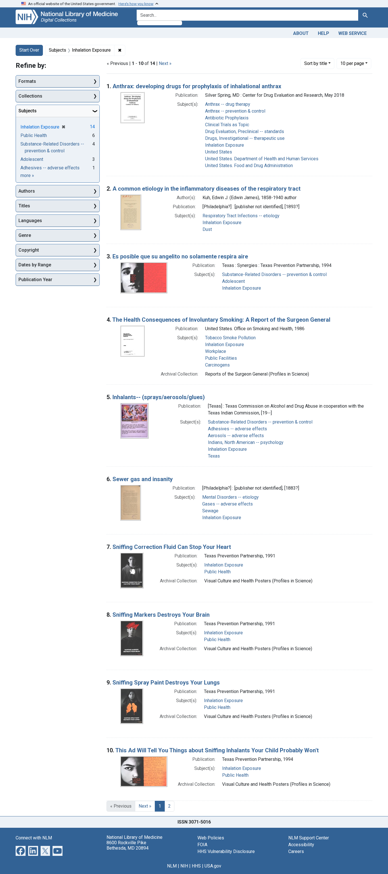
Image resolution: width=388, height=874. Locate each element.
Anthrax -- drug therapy (227, 104)
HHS (196, 866)
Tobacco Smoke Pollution (230, 337)
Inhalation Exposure (224, 145)
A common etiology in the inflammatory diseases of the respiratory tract (206, 188)
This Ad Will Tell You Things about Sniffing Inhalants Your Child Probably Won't (217, 750)
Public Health (217, 571)
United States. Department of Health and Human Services (261, 158)
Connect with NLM (34, 838)
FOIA (202, 844)
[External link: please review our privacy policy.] (21, 850)
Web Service (352, 33)
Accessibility (301, 844)
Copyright (28, 250)
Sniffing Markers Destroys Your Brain (161, 614)
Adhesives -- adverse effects (237, 428)
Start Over (29, 50)
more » (27, 175)
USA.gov (213, 866)
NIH (184, 866)
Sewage (210, 510)
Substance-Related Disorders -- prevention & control (274, 274)
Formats (27, 81)
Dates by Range (34, 265)
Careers (296, 851)
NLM (172, 866)
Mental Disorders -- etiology (230, 497)
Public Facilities (221, 358)
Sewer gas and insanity (142, 479)
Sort (315, 63)
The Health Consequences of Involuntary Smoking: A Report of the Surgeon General (221, 319)
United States (218, 152)
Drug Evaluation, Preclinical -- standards (244, 131)
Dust (207, 229)
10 (352, 63)
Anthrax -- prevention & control (235, 111)
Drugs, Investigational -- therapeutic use (245, 138)
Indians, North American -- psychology (245, 442)
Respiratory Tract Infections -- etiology (241, 215)
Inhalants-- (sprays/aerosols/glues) (158, 397)
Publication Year (35, 279)
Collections (30, 96)
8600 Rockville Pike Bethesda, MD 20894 (128, 845)
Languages (30, 220)
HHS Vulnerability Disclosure (226, 851)
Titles (24, 206)
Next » (165, 63)
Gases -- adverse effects (227, 504)
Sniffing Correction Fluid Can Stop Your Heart (171, 547)
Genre (24, 235)
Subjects (27, 110)
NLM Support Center (308, 838)
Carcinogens (217, 365)
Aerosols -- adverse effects (236, 435)
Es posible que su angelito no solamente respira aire (180, 256)
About (301, 33)
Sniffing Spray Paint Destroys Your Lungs (166, 682)
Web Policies (210, 838)
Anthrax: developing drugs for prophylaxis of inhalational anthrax (196, 86)
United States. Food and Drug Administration (249, 165)
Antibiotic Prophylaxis (227, 118)
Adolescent (233, 281)
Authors (26, 191)
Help (323, 33)
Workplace (215, 351)
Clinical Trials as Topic (227, 124)
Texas (214, 456)
